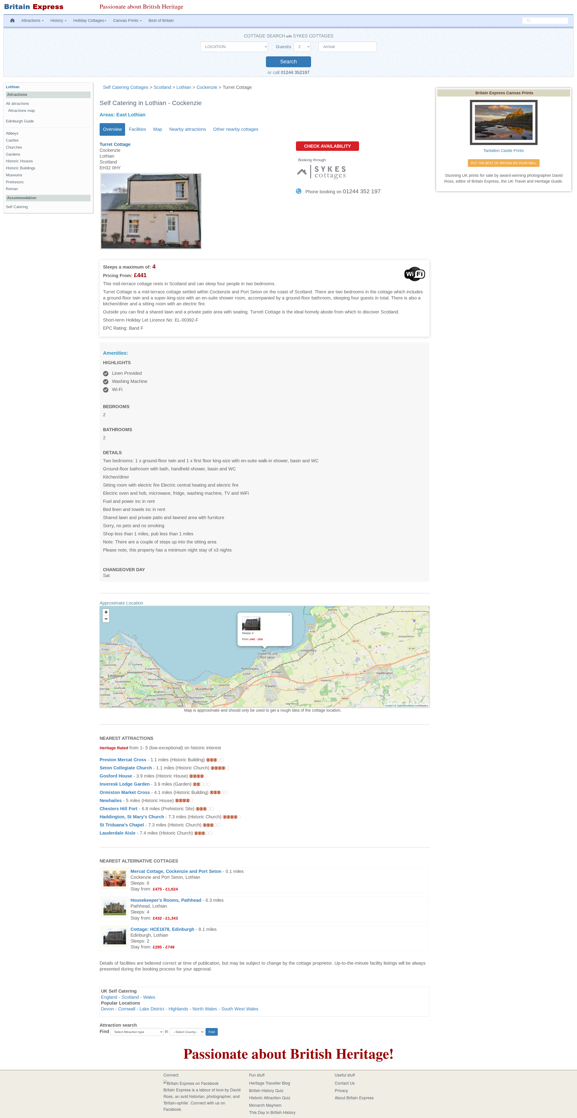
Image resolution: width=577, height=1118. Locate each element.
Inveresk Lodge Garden (125, 784)
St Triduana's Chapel (122, 824)
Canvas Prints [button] (126, 20)
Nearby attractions (187, 129)
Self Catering (17, 207)
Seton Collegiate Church (126, 767)
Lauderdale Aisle (117, 832)
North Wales (204, 1008)
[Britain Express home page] (48, 7)
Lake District (152, 1008)
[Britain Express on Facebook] (191, 1082)
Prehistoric (15, 182)
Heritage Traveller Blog (269, 1083)
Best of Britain (161, 20)
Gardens (13, 154)
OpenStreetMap (405, 705)
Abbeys (12, 133)
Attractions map (21, 110)
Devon (107, 1008)
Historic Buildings (20, 168)
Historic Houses (19, 161)
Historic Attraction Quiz (269, 1097)
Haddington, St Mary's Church (132, 816)
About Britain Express (354, 1097)
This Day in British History (272, 1112)
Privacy (341, 1090)
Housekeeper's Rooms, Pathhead (166, 900)
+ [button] (106, 612)
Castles (12, 140)
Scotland (162, 87)
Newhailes (111, 800)
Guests (284, 46)
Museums (14, 175)
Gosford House (116, 775)
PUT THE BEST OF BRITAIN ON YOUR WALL (504, 163)
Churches (14, 147)
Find (104, 1031)
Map (157, 129)
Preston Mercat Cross (123, 759)
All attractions (17, 103)
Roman (12, 189)
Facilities (137, 129)
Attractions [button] (31, 20)
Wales (149, 997)
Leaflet (388, 705)
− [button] (106, 619)
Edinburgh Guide (20, 121)
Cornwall (126, 1008)
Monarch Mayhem (265, 1105)
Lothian (183, 87)
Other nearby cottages (235, 129)
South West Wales (239, 1008)
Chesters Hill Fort (118, 808)
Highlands (178, 1008)
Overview (112, 129)
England (109, 997)
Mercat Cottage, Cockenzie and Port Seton (176, 871)
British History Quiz (266, 1090)
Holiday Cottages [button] (88, 20)
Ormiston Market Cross (125, 792)
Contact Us (345, 1083)
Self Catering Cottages (125, 87)
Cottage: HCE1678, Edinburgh (162, 929)
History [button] (57, 20)
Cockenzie (207, 87)
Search (288, 61)
